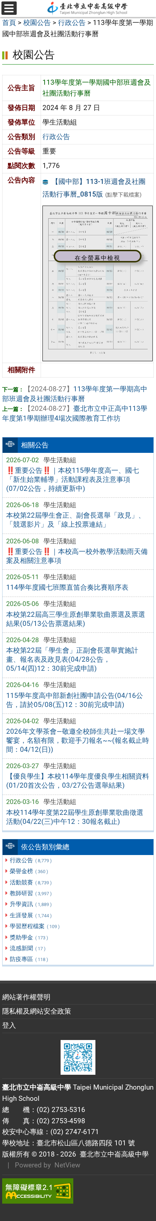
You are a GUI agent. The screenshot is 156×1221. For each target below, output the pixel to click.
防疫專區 (29, 959)
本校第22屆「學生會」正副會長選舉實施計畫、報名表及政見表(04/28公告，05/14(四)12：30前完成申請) (72, 659)
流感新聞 (27, 948)
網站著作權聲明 (26, 997)
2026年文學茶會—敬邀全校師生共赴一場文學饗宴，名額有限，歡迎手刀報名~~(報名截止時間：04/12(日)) (77, 740)
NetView (67, 1165)
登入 (9, 1025)
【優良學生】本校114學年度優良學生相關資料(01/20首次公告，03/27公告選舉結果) (77, 781)
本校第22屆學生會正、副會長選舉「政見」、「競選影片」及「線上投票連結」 (75, 520)
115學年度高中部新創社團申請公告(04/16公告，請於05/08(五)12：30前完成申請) (74, 700)
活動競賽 (31, 882)
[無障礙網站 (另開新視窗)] (78, 1191)
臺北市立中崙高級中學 (112, 1154)
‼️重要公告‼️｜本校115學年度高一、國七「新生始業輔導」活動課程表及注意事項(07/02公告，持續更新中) (72, 479)
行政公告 (31, 860)
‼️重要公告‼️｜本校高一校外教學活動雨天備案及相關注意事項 (77, 556)
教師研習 (31, 893)
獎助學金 (29, 937)
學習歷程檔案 (34, 926)
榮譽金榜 (29, 871)
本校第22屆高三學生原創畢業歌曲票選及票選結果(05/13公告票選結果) (75, 619)
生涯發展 (31, 915)
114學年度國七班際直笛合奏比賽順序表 (67, 587)
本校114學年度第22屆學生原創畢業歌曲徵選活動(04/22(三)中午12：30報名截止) (74, 817)
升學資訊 (31, 904)
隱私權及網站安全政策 (36, 1011)
